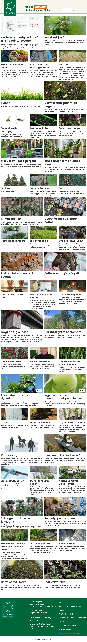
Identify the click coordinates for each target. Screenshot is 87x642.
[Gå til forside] (10, 8)
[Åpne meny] (80, 9)
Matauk (48, 10)
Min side (29, 7)
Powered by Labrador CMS (43, 639)
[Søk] (74, 10)
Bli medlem (40, 7)
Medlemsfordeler (33, 10)
